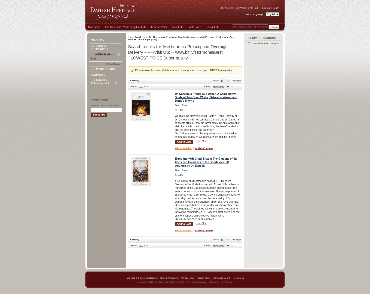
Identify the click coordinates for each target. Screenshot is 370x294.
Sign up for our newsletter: (105, 105)
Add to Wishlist (183, 148)
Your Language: (255, 14)
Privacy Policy (187, 278)
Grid (141, 86)
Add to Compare (204, 148)
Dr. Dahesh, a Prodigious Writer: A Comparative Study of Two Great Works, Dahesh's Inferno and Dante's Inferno (206, 97)
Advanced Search (222, 278)
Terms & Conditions (169, 278)
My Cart (254, 8)
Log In (276, 8)
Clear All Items (113, 64)
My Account (227, 8)
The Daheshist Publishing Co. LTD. (102, 81)
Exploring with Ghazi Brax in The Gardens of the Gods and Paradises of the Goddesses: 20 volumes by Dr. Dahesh (206, 162)
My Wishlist (241, 8)
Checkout (265, 8)
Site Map (131, 278)
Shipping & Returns (147, 278)
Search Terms (203, 278)
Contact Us (239, 278)
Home (130, 37)
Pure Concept (226, 282)
